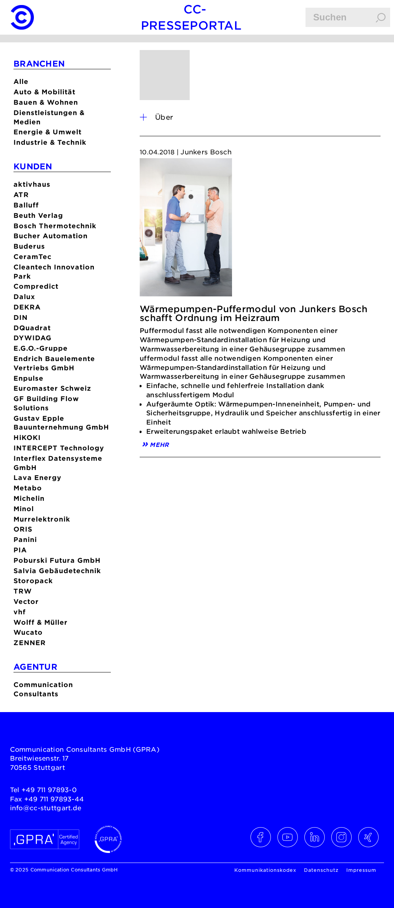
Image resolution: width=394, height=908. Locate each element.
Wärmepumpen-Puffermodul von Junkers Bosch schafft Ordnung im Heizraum (253, 313)
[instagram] (341, 837)
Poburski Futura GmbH (57, 560)
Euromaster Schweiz (52, 388)
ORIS (22, 529)
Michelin (29, 498)
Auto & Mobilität (44, 92)
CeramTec (32, 257)
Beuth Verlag (38, 215)
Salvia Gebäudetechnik (57, 571)
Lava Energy (37, 477)
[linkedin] (314, 837)
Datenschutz (321, 870)
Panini (25, 539)
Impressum (361, 870)
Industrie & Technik (50, 142)
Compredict (35, 286)
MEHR (159, 444)
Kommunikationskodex (265, 870)
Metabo (27, 488)
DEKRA (27, 307)
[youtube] (287, 837)
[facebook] (260, 837)
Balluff (26, 205)
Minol (23, 509)
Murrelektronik (41, 519)
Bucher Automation (50, 236)
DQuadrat (32, 328)
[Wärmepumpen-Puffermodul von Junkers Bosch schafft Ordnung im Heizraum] (186, 229)
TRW (22, 591)
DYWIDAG (32, 338)
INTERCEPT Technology (58, 448)
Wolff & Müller (40, 622)
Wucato (28, 632)
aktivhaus (31, 184)
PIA (20, 550)
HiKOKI (27, 437)
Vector (26, 601)
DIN (20, 317)
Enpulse (28, 378)
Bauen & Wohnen (45, 102)
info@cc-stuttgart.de (46, 807)
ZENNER (29, 643)
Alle (20, 81)
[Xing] (368, 837)
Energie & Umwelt (47, 132)
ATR (21, 195)
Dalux (24, 297)
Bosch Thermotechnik (55, 226)
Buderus (29, 246)
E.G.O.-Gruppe (40, 348)
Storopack (33, 581)
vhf (19, 612)
